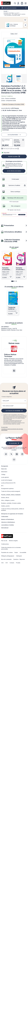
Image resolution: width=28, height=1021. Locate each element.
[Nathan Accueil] (6, 3)
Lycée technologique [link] (6, 480)
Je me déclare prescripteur (14, 170)
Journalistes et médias (7, 525)
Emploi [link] (16, 552)
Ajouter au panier (13, 156)
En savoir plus (14, 201)
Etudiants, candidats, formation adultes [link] (11, 503)
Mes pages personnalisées (10, 8)
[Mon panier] (22, 3)
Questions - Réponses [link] (19, 559)
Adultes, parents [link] (5, 506)
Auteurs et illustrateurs (7, 519)
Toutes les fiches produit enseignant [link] (10, 491)
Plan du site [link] (4, 540)
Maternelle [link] (4, 469)
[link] (14, 371)
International (4, 527)
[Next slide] (25, 25)
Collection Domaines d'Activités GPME (13, 104)
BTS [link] (2, 485)
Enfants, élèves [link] (5, 497)
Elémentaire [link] (4, 471)
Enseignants (4, 466)
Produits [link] (18, 562)
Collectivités (4, 516)
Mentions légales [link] (13, 540)
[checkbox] (2, 414)
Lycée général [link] (5, 477)
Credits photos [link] (5, 544)
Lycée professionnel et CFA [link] (8, 483)
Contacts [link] (12, 562)
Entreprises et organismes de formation (12, 513)
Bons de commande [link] (6, 559)
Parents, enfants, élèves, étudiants (11, 494)
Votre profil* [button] (6, 400)
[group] (9, 78)
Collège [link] (3, 474)
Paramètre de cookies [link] (7, 552)
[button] (14, 53)
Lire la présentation (13, 134)
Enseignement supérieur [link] (7, 488)
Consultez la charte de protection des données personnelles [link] (12, 429)
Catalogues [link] (19, 556)
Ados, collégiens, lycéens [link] (7, 500)
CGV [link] (6, 562)
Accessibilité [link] (23, 552)
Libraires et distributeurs (8, 522)
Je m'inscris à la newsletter (13, 410)
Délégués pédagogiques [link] (7, 556)
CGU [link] (2, 562)
